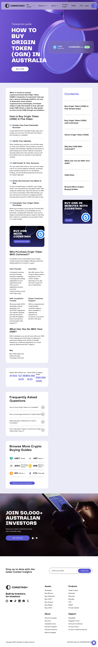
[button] (27, 407)
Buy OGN (20, 69)
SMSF (73, 6)
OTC (81, 6)
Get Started (18, 538)
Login (87, 6)
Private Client (65, 6)
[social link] (7, 601)
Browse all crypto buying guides (22, 483)
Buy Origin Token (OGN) (22, 241)
